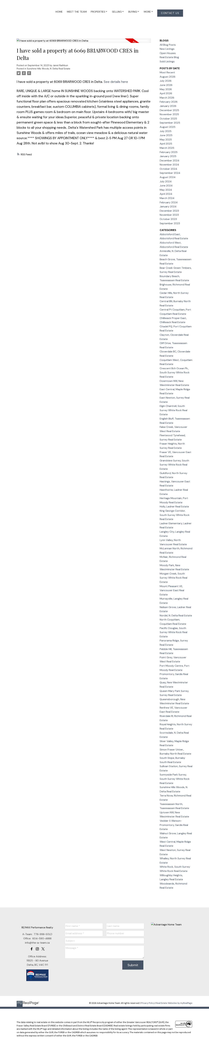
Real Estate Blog (169, 57)
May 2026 (166, 89)
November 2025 (169, 114)
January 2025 (168, 156)
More (147, 11)
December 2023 (169, 210)
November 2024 (169, 164)
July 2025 (165, 131)
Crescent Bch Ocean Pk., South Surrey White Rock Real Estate (175, 372)
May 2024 (166, 189)
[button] (170, 13)
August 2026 (167, 76)
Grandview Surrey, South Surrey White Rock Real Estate (174, 465)
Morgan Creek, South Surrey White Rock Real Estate (173, 578)
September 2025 (170, 122)
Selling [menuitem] (117, 11)
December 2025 (169, 110)
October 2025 (168, 118)
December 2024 (169, 160)
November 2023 (169, 215)
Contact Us (170, 13)
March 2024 (167, 198)
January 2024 (168, 206)
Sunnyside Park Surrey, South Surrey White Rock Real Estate (175, 779)
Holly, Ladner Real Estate (174, 506)
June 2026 (166, 85)
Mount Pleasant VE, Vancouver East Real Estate (172, 590)
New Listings (167, 49)
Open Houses (168, 53)
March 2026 (167, 97)
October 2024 (168, 169)
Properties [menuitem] (98, 11)
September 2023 (170, 223)
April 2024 (166, 194)
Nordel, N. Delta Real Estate (176, 615)
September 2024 (170, 173)
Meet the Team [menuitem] (77, 11)
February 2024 (169, 202)
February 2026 (168, 101)
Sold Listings (167, 61)
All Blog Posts (168, 44)
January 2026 (168, 106)
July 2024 (166, 181)
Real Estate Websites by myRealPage (174, 1003)
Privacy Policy (148, 1003)
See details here (116, 82)
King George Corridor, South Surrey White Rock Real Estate (175, 515)
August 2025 (167, 127)
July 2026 (165, 80)
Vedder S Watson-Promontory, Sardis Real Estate (174, 825)
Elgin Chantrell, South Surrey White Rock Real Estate (173, 410)
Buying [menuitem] (132, 11)
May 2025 (166, 139)
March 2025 (167, 148)
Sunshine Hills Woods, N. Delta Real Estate (48, 68)
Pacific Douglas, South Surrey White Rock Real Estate (173, 632)
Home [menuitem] (59, 11)
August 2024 (168, 177)
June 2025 (166, 135)
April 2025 (166, 143)
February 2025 (168, 152)
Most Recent (167, 72)
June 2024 (166, 185)
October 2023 (168, 219)
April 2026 (166, 93)
